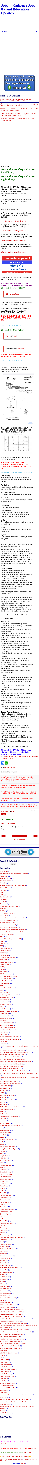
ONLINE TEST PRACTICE (8, 1174)
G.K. (1, 990)
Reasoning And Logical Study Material (11, 1237)
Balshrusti (3, 901)
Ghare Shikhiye (4, 999)
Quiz (1, 1216)
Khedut (2, 1111)
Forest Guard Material (6, 988)
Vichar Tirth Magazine (6, 1385)
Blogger (23, 1463)
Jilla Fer (2, 1102)
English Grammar (5, 981)
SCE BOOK (3, 1251)
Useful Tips (3, 1381)
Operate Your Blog (5, 1176)
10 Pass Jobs (4, 871)
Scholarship (3, 1253)
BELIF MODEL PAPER (6, 913)
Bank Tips (3, 911)
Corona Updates (5, 950)
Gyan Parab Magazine (6, 1025)
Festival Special (4, 983)
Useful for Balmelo (5, 1364)
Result (2, 1242)
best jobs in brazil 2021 (7, 922)
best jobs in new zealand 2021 (9, 927)
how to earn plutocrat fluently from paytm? (12, 1054)
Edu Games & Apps (6, 974)
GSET (2, 1006)
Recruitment (3, 1239)
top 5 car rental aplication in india (10, 1346)
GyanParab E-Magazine (7, 1029)
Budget (2, 941)
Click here (20, 348)
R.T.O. (2, 1218)
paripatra (2, 1181)
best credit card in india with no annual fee (12, 918)
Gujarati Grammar (5, 1018)
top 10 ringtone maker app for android (11, 1309)
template (19, 1459)
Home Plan (3, 1041)
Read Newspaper (5, 1235)
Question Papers (5, 1214)
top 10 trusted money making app (10, 1341)
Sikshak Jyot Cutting (6, 1272)
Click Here (4, 1444)
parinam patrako (5, 1179)
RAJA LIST (3, 1225)
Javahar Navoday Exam (7, 1100)
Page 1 (8, 336)
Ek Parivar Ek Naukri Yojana (8, 976)
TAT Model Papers (5, 1288)
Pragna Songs (4, 1202)
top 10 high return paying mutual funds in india (14, 1329)
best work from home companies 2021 (11, 932)
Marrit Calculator (5, 1130)
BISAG (2, 936)
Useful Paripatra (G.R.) (7, 1376)
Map (1, 1128)
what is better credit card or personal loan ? (13, 1402)
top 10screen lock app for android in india (12, 1343)
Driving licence (4, 964)
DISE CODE (3, 960)
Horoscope (3, 1043)
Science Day (3, 1260)
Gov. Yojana (3, 1002)
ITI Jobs (2, 1093)
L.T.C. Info (3, 1118)
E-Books (2, 969)
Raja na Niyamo (5, 1228)
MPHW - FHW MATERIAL (7, 1146)
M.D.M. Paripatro (5, 1123)
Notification (3, 1169)
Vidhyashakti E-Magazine (7, 1388)
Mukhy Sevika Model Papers (8, 1149)
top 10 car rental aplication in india (10, 1321)
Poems (2, 1190)
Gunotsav (3, 1020)
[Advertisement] (19, 52)
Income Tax (3, 1090)
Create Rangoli (4, 955)
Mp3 (1, 1142)
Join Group (3, 1104)
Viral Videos (3, 1392)
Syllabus (2, 1281)
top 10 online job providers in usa (10, 1336)
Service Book (4, 1270)
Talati (1, 1284)
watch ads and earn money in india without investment (16, 1395)
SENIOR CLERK (5, 1265)
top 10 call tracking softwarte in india (11, 1311)
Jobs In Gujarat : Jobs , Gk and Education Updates (19, 9)
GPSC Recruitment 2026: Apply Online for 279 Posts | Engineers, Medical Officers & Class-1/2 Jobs (16, 100)
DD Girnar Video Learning (8, 957)
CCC (1, 946)
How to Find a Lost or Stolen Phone (10, 1057)
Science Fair (3, 1263)
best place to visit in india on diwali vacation (13, 929)
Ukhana (2, 1355)
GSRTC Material (5, 1009)
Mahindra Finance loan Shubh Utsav (11, 1125)
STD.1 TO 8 (3, 1277)
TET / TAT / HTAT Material (8, 1298)
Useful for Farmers (5, 1367)
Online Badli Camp (5, 1172)
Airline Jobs (3, 883)
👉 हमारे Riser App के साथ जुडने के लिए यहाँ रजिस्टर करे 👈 (15, 1456)
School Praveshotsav (6, 1256)
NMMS (2, 1167)
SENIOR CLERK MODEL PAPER (9, 1267)
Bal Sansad (3, 899)
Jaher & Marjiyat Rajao (7, 1095)
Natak (2, 1153)
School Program (5, 1258)
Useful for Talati (4, 1371)
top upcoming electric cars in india (10, 1348)
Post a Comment (8, 824)
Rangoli (2, 1232)
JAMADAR (3, 1097)
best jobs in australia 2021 (8, 920)
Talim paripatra (4, 1286)
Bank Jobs (3, 908)
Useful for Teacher (9, 767)
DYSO (2, 967)
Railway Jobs (4, 1221)
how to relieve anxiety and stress (10, 1083)
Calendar (2, 943)
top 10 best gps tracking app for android (12, 1316)
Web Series (3, 1397)
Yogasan (2, 1410)
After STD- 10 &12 (5, 878)
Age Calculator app (5, 880)
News (1, 1162)
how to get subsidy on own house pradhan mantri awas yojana (18, 1073)
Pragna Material (5, 1200)
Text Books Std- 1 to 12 (7, 1307)
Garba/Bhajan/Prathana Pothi (9, 995)
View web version (19, 839)
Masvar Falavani (5, 1132)
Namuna (2, 1151)
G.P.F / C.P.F (4, 992)
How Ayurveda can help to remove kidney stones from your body (19, 1046)
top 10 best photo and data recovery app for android (15, 1318)
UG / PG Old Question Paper (8, 1353)
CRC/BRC (3, 953)
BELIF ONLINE (4, 915)
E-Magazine (3, 971)
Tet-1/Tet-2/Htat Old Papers (8, 1305)
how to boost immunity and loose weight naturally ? (15, 1052)
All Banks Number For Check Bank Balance (13, 885)
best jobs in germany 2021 (8, 925)
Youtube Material (5, 1413)
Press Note (3, 1207)
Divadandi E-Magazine (7, 962)
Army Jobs (3, 890)
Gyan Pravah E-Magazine (7, 1027)
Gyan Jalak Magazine (6, 1022)
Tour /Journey (4, 1350)
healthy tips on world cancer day (9, 1036)
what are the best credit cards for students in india (15, 1399)
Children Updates (5, 948)
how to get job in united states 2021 (10, 1068)
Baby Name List (4, 897)
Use (1, 1357)
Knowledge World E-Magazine (9, 1116)
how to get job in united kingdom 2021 (11, 1066)
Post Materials (4, 1197)
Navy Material (4, 1155)
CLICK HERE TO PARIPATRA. (11, 326)
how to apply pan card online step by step (12, 1050)
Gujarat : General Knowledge (8, 1011)
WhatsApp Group (5, 1404)
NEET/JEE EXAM (5, 1160)
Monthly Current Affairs (7, 1139)
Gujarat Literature (5, 1016)
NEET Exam (3, 1158)
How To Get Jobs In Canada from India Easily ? (14, 1071)
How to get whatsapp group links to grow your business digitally (19, 1077)
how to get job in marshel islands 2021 (11, 1064)
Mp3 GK (2, 1144)
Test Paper (3, 1295)
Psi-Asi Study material (6, 1209)
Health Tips (3, 1034)
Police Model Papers (6, 1195)
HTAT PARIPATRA (5, 1086)
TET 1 (2, 1300)
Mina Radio (3, 1135)
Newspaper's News (5, 1165)
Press (1, 1204)
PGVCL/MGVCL (5, 1183)
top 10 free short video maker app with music (13, 1323)
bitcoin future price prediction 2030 (10, 939)
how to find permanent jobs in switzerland (12, 1059)
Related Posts (34, 810)
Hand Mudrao (4, 1032)
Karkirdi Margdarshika (6, 1109)
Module (2, 1137)
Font (1, 985)
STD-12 (2, 1274)
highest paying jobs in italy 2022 (9, 1039)
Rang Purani (3, 1230)
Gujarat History (4, 1013)
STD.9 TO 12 (4, 1279)
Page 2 (14, 336)
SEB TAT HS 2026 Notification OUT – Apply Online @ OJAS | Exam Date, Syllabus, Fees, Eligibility (18, 114)
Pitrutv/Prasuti (4, 1186)
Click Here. (32, 1448)
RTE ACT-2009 (4, 1246)
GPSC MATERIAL (5, 1004)
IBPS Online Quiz (5, 1088)
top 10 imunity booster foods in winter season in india (16, 1332)
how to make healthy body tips (9, 1081)
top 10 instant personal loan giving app (11, 1334)
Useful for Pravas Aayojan (7, 1369)
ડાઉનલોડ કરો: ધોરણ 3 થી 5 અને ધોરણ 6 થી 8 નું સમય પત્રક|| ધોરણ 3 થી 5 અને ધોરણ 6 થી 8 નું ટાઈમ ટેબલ (19, 104)
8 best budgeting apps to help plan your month (14, 873)
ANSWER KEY (4, 887)
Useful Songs (4, 1378)
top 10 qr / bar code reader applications (12, 1339)
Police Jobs (3, 1193)
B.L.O (1, 892)
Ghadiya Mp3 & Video (6, 997)
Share (3, 814)
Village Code (4, 1390)
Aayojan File (3, 876)
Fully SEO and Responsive (8, 1459)
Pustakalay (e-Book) (6, 1211)
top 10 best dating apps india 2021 (10, 1314)
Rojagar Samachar (5, 1244)
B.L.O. (2, 894)
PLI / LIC (2, 1188)
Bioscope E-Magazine (6, 934)
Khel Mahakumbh (5, 1114)
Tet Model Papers (5, 1302)
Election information (6, 978)
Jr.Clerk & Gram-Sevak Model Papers (11, 1107)
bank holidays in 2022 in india (9, 906)
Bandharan (3, 904)
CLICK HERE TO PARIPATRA (11, 360)
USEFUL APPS (4, 1360)
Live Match (3, 1121)
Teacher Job (3, 1291)
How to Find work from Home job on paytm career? (15, 1061)
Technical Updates (5, 1293)
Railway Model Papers (6, 1223)
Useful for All (3, 1362)
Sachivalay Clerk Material (7, 1249)
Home (19, 836)
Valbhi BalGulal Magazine (7, 1383)
